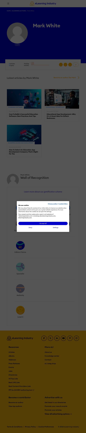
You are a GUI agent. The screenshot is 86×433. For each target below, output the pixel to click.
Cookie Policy (63, 204)
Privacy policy (52, 204)
